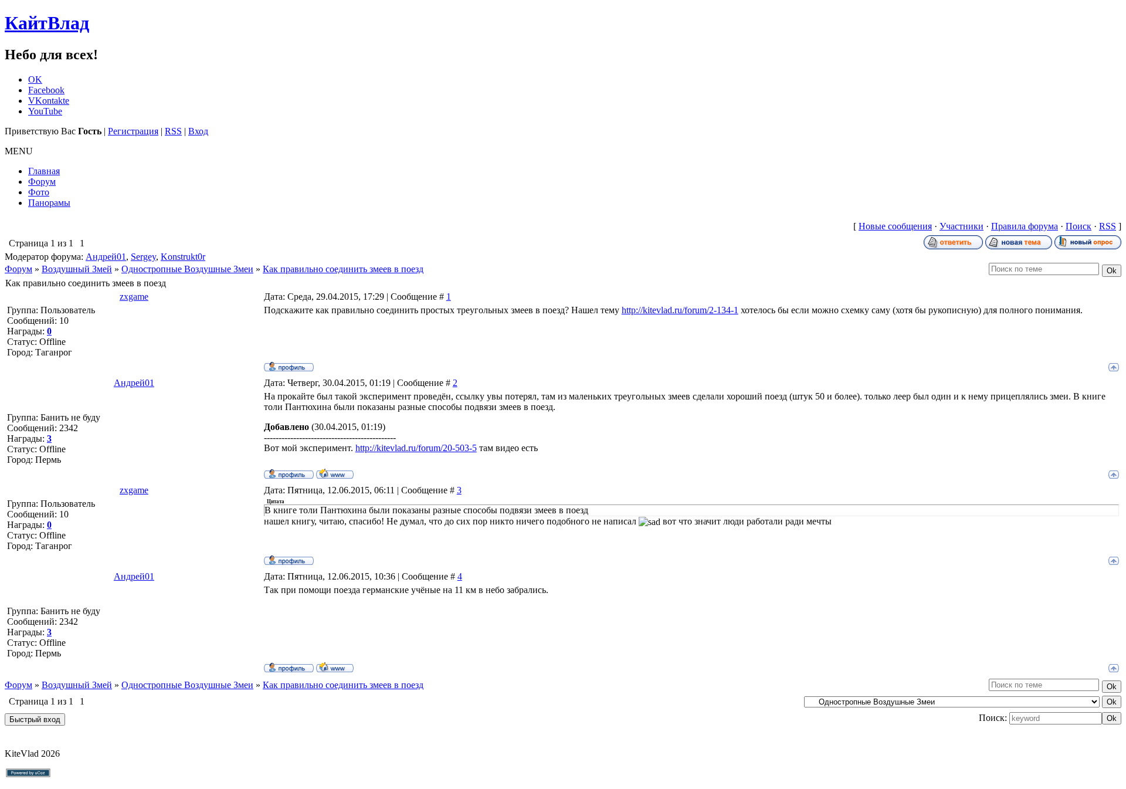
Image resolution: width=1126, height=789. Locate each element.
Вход (198, 131)
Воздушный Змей (77, 269)
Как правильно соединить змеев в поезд (343, 269)
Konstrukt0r (183, 257)
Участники (961, 226)
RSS (173, 131)
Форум (18, 269)
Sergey (143, 257)
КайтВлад (47, 22)
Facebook (46, 90)
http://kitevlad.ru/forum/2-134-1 (680, 310)
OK (35, 79)
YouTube (45, 111)
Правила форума (1024, 226)
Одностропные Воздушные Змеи (187, 269)
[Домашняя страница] (335, 473)
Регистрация (133, 131)
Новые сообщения (895, 226)
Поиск (1078, 226)
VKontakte (48, 101)
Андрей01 (106, 257)
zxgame (134, 297)
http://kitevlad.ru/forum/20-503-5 (416, 448)
